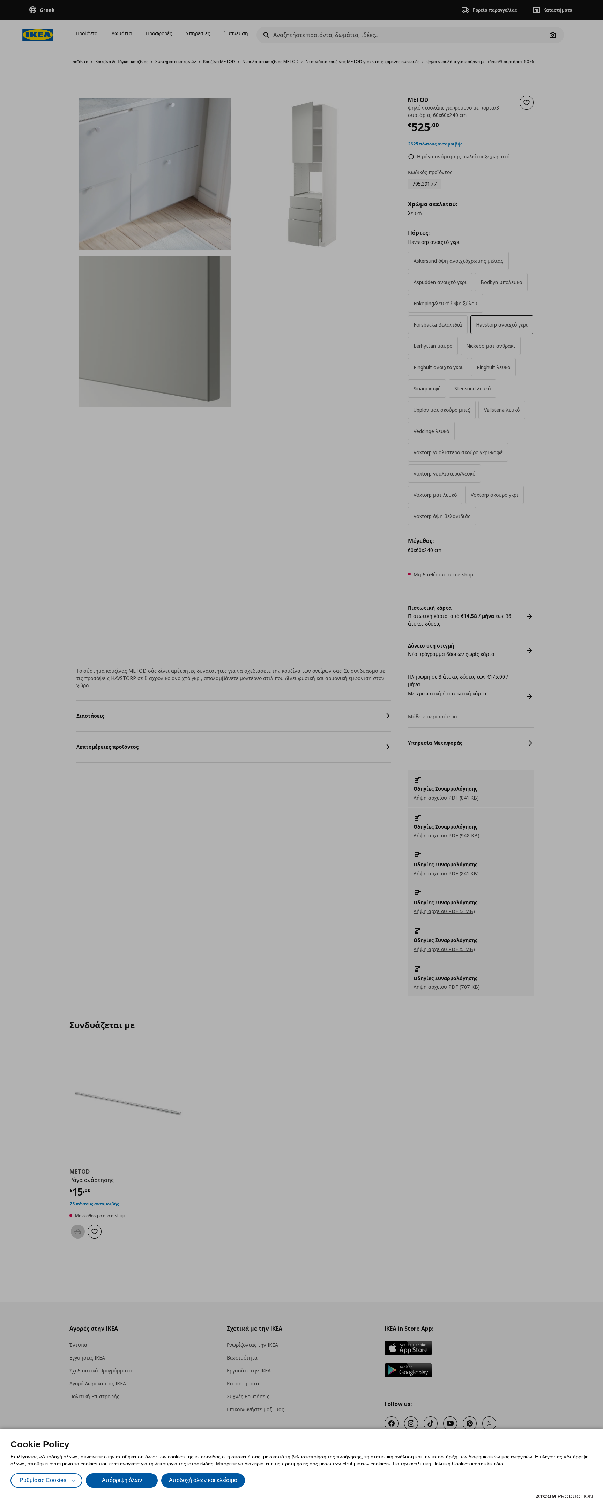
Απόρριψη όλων (122, 1480)
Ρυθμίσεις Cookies (43, 1480)
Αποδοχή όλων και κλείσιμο (203, 1480)
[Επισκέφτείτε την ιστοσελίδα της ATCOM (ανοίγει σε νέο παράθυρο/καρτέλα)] (564, 1496)
